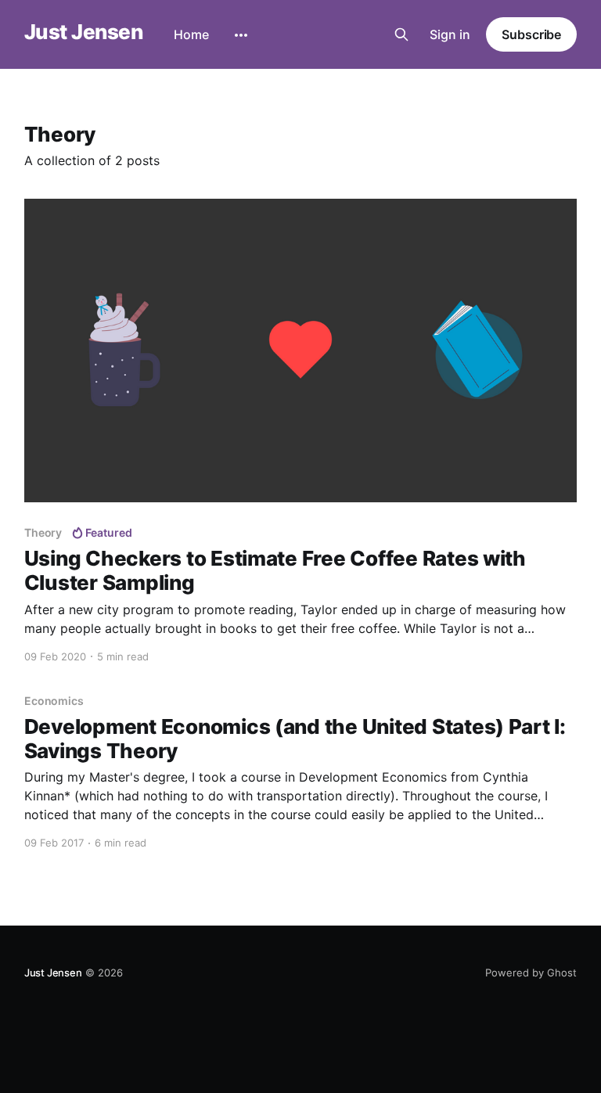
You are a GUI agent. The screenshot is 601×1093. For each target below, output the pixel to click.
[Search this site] (401, 34)
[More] (241, 35)
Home (191, 34)
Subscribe (531, 34)
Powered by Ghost (531, 972)
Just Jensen (83, 32)
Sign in (450, 34)
